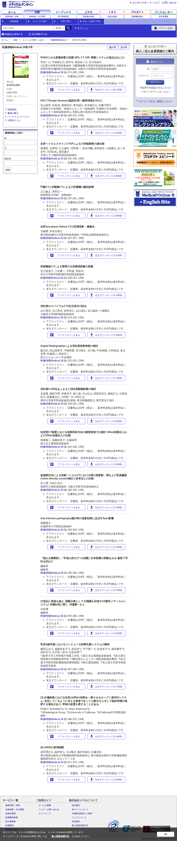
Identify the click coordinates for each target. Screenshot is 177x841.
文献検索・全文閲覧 (14, 809)
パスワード (143, 75)
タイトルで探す (40, 21)
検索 (8, 170)
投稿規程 (11, 109)
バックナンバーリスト (18, 116)
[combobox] (27, 28)
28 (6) (64, 72)
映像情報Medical (59, 40)
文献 (15, 40)
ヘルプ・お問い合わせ (164, 2)
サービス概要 (45, 805)
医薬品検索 (10, 813)
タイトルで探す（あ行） (34, 40)
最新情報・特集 (12, 805)
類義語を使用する (14, 34)
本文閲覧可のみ (40, 34)
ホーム (5, 40)
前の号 (112, 47)
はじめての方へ (140, 2)
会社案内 (76, 805)
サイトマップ (45, 813)
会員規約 (76, 821)
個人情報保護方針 (80, 825)
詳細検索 (14, 21)
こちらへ (167, 87)
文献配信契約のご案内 (82, 813)
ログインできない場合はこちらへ (156, 101)
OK (165, 834)
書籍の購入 (13, 113)
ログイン (155, 82)
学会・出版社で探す (92, 21)
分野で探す (66, 21)
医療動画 (9, 825)
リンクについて (79, 817)
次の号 (123, 47)
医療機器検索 (11, 817)
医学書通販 (10, 821)
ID (148, 69)
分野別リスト (14, 120)
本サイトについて (80, 809)
